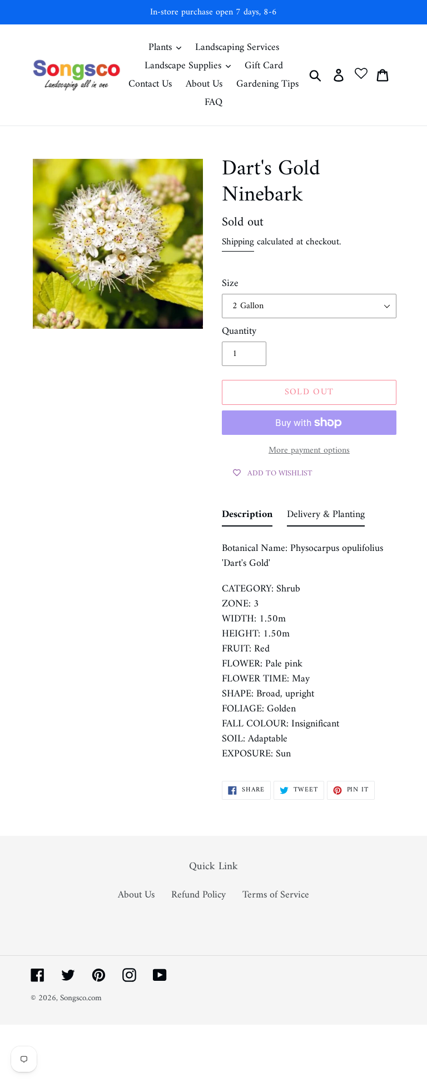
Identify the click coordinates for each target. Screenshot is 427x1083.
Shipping (238, 242)
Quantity (239, 331)
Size (230, 283)
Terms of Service (275, 895)
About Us (136, 895)
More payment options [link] (309, 450)
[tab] (247, 517)
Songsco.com (81, 998)
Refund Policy (198, 895)
